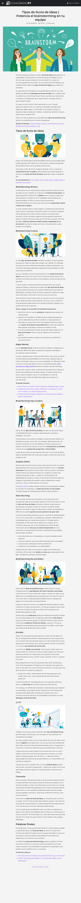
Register (77, 3)
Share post (51, 23)
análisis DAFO (22, 486)
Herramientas (32, 23)
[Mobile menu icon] (3, 3)
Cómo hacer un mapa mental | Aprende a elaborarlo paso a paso (41, 386)
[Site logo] (19, 3)
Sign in (71, 3)
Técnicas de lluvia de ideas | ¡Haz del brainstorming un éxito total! (41, 856)
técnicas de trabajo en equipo (40, 867)
